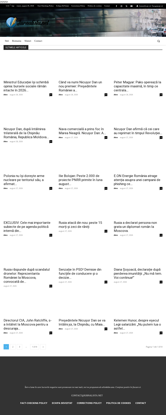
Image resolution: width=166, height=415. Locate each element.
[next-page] (43, 346)
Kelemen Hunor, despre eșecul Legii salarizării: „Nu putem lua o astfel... (137, 324)
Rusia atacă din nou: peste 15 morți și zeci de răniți (80, 225)
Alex (5, 94)
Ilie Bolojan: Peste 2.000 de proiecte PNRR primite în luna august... (80, 180)
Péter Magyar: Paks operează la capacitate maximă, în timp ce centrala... (137, 86)
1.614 (34, 346)
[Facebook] (116, 6)
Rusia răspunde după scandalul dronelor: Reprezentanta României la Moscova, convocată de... (27, 276)
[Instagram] (121, 6)
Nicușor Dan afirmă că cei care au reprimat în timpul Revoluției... (138, 131)
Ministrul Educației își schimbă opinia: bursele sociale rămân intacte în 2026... (26, 86)
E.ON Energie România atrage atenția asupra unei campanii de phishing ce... (137, 180)
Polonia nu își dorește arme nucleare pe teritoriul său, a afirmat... (24, 180)
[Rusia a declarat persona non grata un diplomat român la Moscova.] (138, 207)
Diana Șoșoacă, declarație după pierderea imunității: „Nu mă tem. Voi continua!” (138, 274)
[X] (126, 6)
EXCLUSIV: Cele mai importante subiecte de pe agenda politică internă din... (27, 227)
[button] (158, 41)
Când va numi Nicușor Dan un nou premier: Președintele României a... (80, 86)
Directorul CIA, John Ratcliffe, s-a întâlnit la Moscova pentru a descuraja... (28, 324)
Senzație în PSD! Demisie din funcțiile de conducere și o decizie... (80, 274)
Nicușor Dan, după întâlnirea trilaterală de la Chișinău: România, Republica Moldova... (26, 133)
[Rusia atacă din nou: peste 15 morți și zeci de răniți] (83, 207)
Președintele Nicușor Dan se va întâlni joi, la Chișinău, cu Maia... (82, 322)
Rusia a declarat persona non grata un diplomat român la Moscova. (135, 227)
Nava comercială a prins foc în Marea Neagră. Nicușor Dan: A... (82, 131)
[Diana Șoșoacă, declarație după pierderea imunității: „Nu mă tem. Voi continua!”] (138, 253)
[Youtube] (131, 6)
